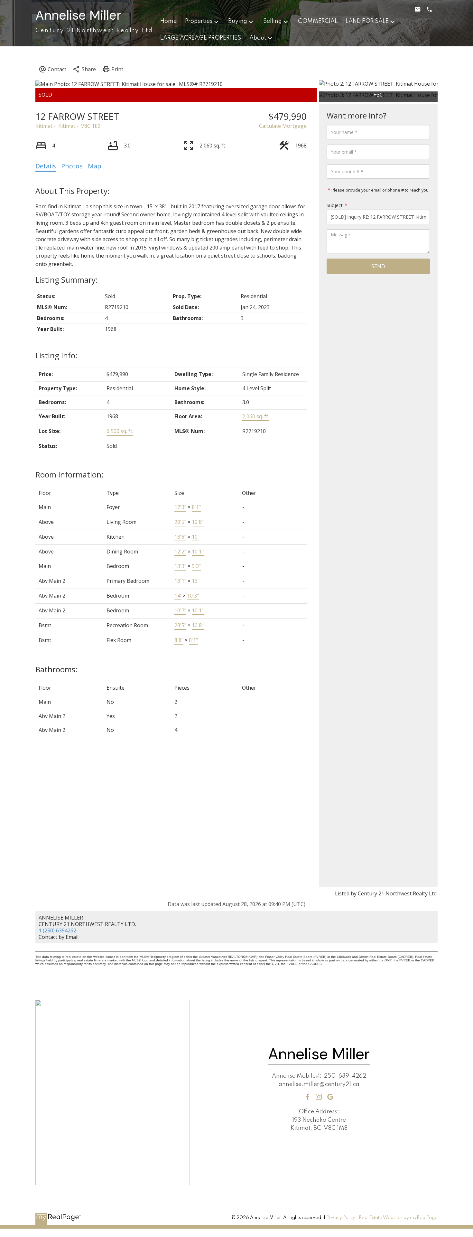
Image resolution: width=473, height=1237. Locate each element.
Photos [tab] (72, 166)
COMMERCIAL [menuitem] (318, 21)
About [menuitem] (257, 38)
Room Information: (69, 474)
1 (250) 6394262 (57, 930)
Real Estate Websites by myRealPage (398, 1217)
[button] (307, 1097)
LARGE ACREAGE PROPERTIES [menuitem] (200, 38)
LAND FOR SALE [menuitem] (367, 21)
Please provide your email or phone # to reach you (379, 190)
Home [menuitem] (168, 21)
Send (378, 266)
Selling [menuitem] (272, 21)
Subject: (335, 205)
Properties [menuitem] (198, 21)
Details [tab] (45, 166)
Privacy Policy (340, 1217)
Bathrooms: (56, 669)
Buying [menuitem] (237, 21)
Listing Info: (56, 355)
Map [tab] (94, 166)
